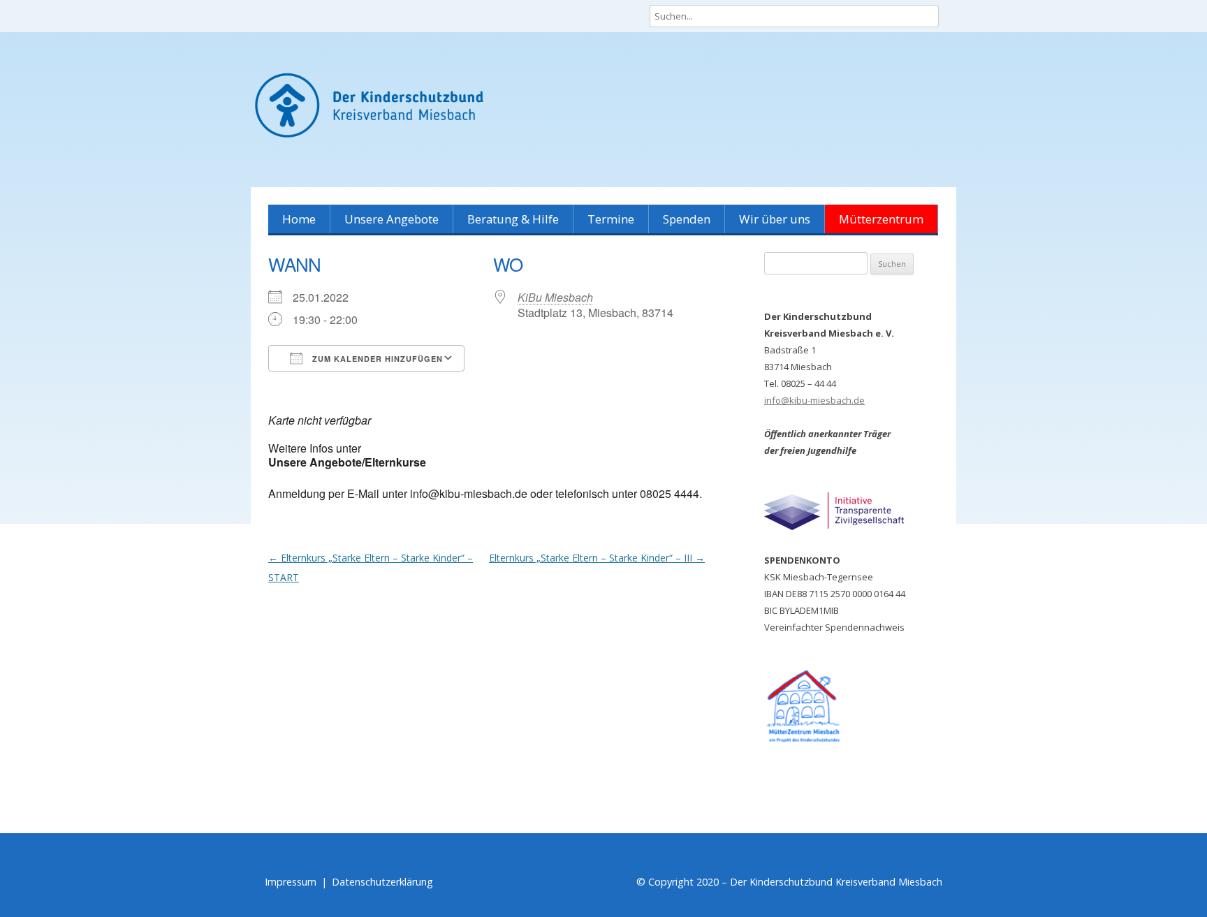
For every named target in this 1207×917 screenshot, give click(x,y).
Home (299, 219)
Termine (610, 219)
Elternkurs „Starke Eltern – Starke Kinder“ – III (597, 557)
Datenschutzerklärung (382, 881)
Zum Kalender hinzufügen (376, 358)
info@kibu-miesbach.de (814, 400)
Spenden (686, 219)
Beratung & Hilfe (513, 219)
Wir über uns (774, 219)
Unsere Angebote (391, 219)
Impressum (290, 881)
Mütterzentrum (881, 219)
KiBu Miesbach (555, 297)
